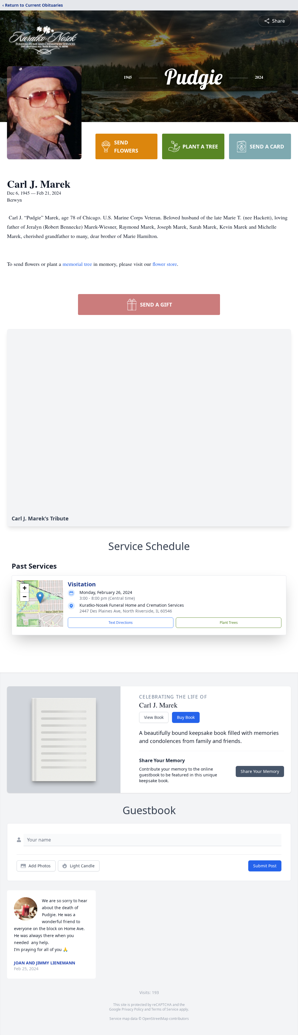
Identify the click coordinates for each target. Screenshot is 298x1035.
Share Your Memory (260, 771)
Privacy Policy (132, 1009)
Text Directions (121, 622)
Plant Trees (229, 622)
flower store (164, 263)
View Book (154, 717)
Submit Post (264, 866)
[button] (40, 598)
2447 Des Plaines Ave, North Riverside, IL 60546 (125, 611)
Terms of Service (164, 1009)
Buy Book (186, 717)
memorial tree (77, 263)
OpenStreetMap (155, 1018)
